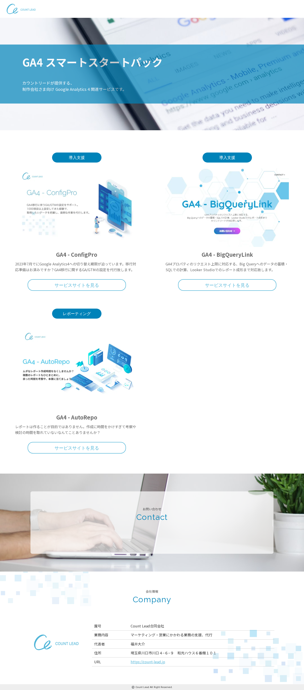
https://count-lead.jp (148, 661)
